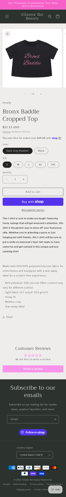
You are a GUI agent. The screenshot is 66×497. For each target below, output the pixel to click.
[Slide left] (25, 94)
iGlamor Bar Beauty (31, 480)
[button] (7, 16)
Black (41, 150)
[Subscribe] (55, 419)
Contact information (43, 490)
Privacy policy (37, 484)
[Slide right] (41, 94)
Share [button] (9, 317)
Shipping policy (24, 490)
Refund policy (20, 484)
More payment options (33, 210)
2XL (53, 164)
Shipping (6, 132)
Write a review (33, 368)
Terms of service (55, 484)
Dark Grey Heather (17, 150)
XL (40, 164)
